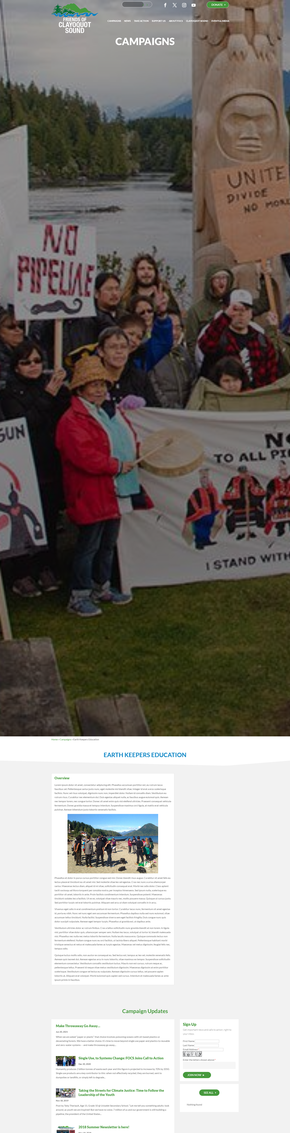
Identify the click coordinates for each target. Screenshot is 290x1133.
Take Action (141, 21)
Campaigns (114, 21)
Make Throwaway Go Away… (78, 1026)
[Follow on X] (175, 5)
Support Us (158, 21)
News (127, 21)
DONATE (217, 4)
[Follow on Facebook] (165, 5)
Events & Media (220, 21)
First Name (188, 1041)
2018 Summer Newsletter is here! (104, 1127)
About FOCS (176, 21)
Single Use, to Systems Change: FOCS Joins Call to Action (121, 1058)
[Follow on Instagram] (184, 5)
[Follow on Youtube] (194, 5)
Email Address (191, 1049)
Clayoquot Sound (197, 21)
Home (54, 739)
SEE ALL (208, 1092)
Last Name (188, 1045)
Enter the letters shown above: (199, 1059)
